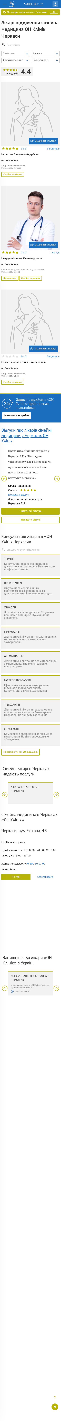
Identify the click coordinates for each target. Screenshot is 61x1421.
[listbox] (15, 53)
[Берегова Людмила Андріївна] (30, 129)
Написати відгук (30, 520)
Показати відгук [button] (18, 494)
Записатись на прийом (16, 415)
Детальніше (41, 12)
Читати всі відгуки (30, 511)
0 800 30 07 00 (36, 863)
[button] (55, 1397)
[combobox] (15, 60)
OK (54, 12)
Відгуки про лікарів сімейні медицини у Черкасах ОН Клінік (26, 436)
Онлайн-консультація (45, 141)
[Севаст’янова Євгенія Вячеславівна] (30, 337)
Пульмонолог (9, 278)
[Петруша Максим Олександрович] (30, 233)
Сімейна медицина (12, 174)
